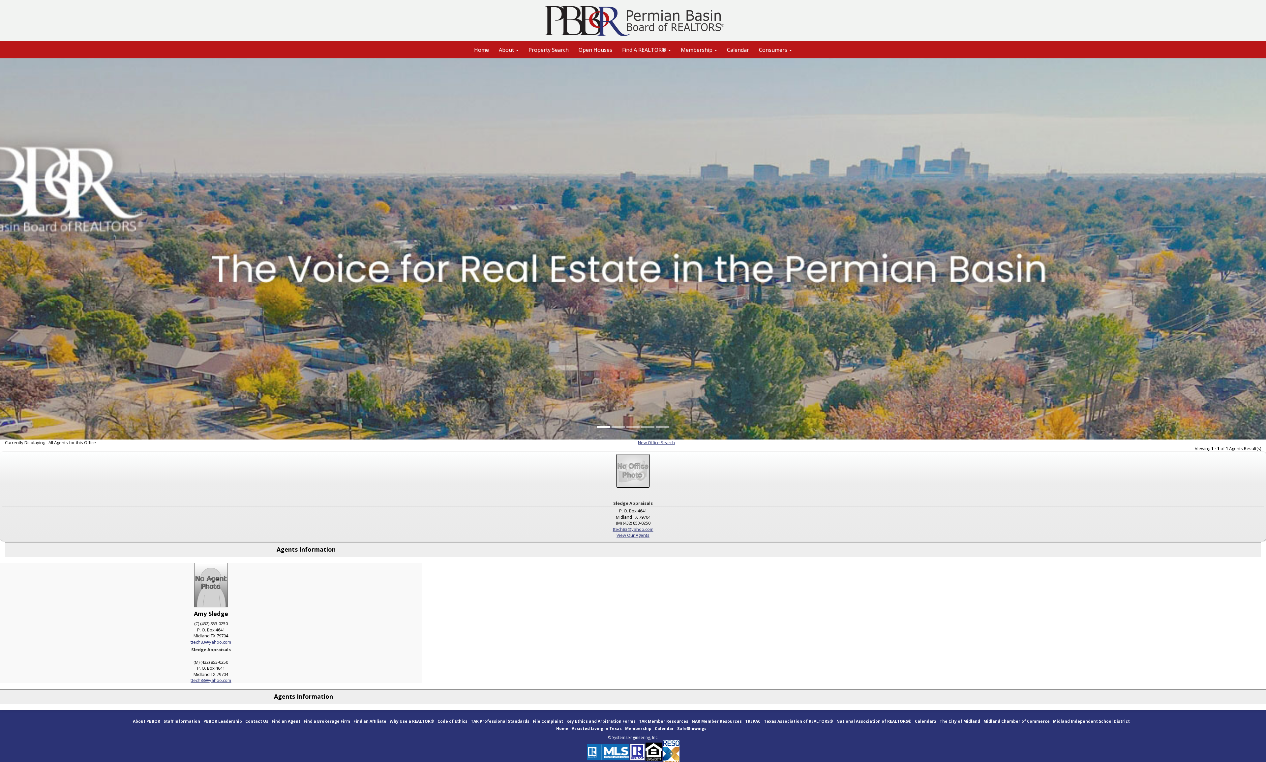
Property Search (548, 49)
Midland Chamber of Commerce (1016, 721)
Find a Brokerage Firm (327, 721)
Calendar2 (925, 721)
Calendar (738, 49)
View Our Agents (633, 535)
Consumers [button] (774, 49)
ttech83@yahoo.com (633, 529)
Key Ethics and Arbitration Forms (601, 721)
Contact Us (256, 721)
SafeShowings (692, 728)
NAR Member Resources (717, 721)
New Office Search (656, 442)
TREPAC (753, 721)
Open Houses (595, 49)
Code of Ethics (452, 721)
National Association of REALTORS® (874, 721)
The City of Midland (960, 721)
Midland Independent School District (1091, 721)
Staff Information (182, 721)
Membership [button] (697, 49)
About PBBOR (146, 721)
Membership (638, 728)
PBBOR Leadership (222, 721)
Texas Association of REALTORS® (798, 721)
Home (481, 49)
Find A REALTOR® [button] (645, 49)
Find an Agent (286, 721)
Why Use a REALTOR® (412, 721)
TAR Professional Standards (500, 721)
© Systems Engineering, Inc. (633, 737)
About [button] (507, 49)
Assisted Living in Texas (597, 728)
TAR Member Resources (663, 721)
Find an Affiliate (369, 721)
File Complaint (548, 721)
